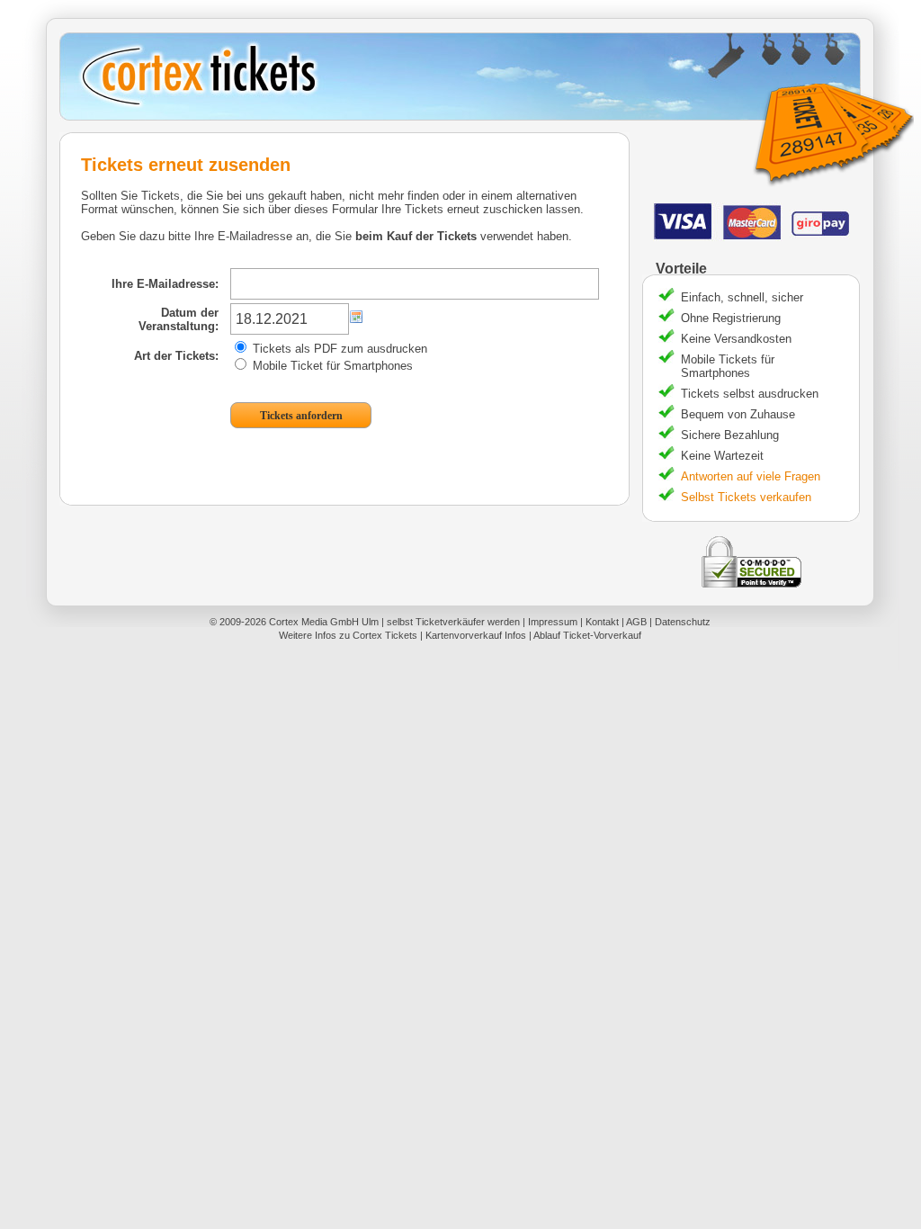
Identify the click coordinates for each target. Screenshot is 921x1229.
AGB (636, 621)
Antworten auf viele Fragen (750, 476)
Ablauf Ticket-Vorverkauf (587, 635)
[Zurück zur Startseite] (466, 76)
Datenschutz (683, 621)
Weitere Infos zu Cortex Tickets (348, 635)
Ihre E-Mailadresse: (165, 284)
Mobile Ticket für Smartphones (331, 365)
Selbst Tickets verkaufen (746, 497)
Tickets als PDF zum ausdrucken (338, 348)
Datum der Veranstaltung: (179, 319)
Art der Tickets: (176, 356)
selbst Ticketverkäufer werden (453, 621)
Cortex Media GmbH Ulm (324, 621)
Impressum (552, 621)
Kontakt (602, 621)
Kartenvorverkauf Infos (475, 635)
